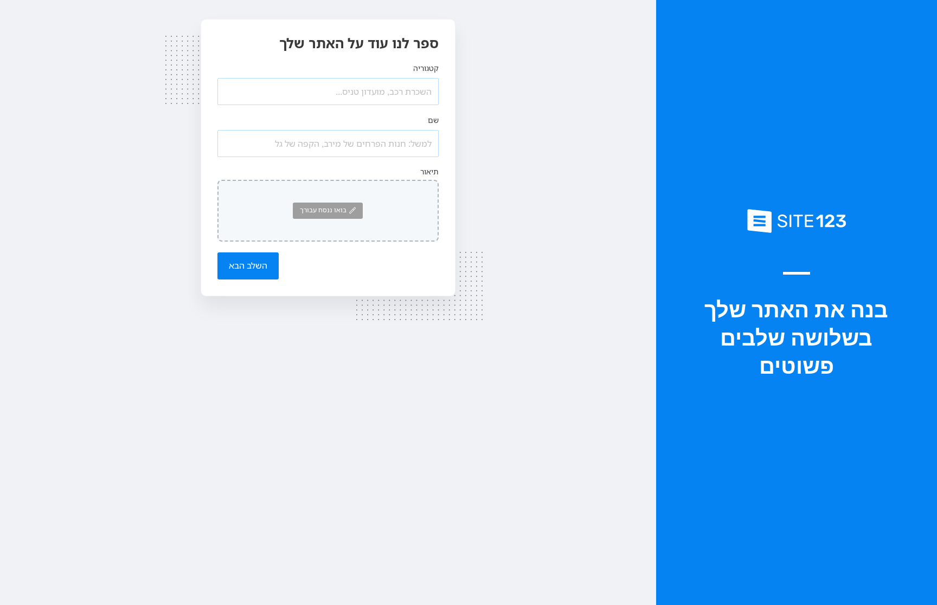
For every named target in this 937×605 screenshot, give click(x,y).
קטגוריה (426, 68)
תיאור (429, 171)
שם (433, 120)
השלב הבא (248, 265)
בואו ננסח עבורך (323, 209)
